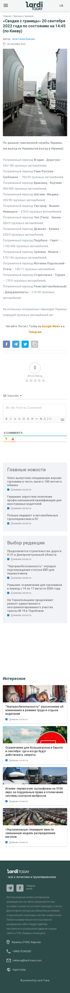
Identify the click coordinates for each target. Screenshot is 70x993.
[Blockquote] (32, 419)
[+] (49, 418)
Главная (7, 16)
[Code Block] (36, 419)
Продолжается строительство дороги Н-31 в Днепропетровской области (34, 552)
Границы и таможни (23, 16)
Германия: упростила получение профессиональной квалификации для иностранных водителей (34, 500)
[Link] (41, 419)
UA (61, 5)
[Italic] (10, 419)
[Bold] (6, 419)
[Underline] (15, 419)
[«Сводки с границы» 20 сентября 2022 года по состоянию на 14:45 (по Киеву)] (6, 344)
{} (45, 418)
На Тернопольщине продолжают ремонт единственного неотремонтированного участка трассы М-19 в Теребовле (30, 605)
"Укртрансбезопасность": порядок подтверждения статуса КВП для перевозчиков (31, 570)
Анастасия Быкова (23, 39)
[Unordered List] (28, 419)
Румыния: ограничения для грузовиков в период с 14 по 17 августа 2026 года (34, 586)
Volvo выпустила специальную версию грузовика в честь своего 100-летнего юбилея (34, 481)
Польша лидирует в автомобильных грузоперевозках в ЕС (32, 517)
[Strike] (19, 419)
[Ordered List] (23, 419)
